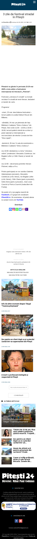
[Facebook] (10, 208)
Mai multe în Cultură (18, 275)
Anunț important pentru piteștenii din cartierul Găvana (18, 262)
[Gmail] (23, 208)
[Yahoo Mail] (26, 208)
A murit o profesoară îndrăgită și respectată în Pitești (14, 376)
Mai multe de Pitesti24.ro (18, 272)
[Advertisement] (18, 66)
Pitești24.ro (5, 536)
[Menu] (34, 1)
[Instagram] (13, 208)
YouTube (19, 200)
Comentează (18, 395)
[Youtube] (20, 521)
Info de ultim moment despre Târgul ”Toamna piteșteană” (16, 305)
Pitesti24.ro (6, 22)
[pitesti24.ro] (18, 2)
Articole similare (17, 270)
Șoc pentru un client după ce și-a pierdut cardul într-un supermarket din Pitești (17, 340)
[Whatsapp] (16, 208)
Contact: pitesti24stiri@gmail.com (18, 528)
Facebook (5, 195)
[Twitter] (20, 208)
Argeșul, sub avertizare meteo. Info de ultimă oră (18, 251)
